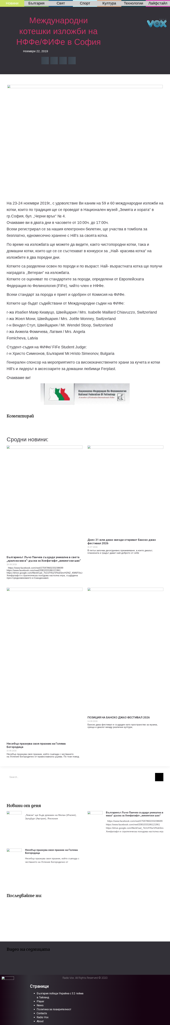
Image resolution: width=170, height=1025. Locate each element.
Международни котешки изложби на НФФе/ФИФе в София (58, 31)
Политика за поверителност (54, 1009)
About (40, 1021)
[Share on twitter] (54, 60)
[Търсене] (159, 777)
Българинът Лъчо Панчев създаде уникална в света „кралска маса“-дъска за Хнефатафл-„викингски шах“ (44, 559)
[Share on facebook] (45, 60)
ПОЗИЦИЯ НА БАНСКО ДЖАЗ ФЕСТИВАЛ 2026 (118, 717)
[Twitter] (11, 789)
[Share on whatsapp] (72, 60)
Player (40, 1001)
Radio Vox (42, 1017)
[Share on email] (63, 60)
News (40, 1005)
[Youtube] (21, 789)
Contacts (42, 1013)
